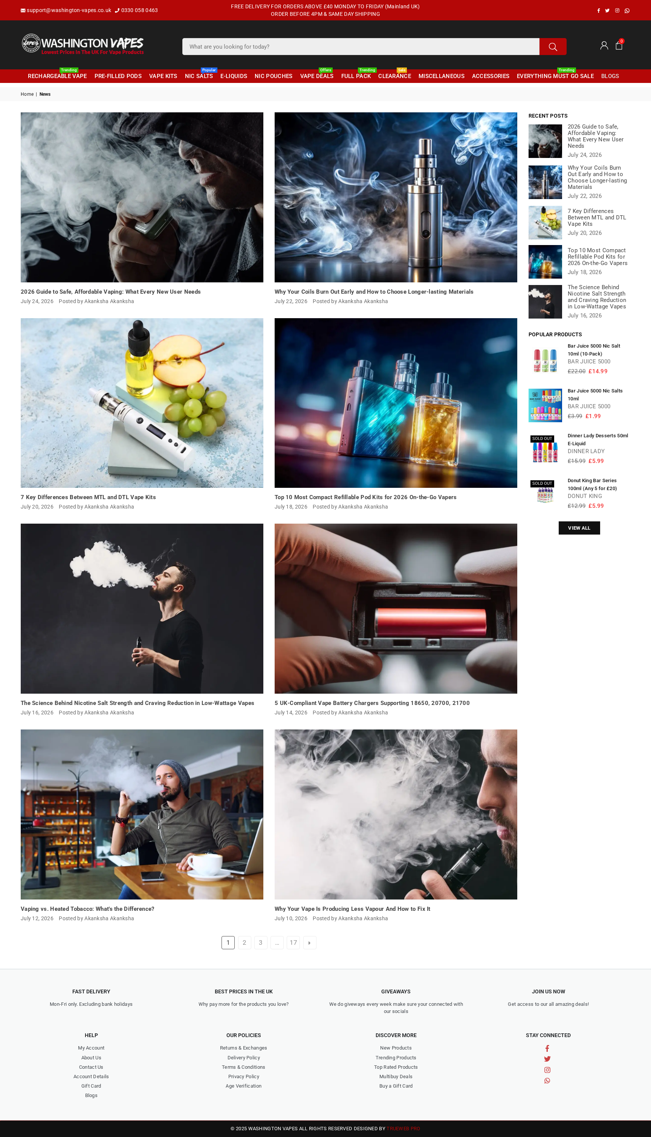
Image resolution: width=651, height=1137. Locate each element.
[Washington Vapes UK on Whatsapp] (627, 10)
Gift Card (91, 1086)
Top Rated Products (396, 1067)
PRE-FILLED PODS (118, 76)
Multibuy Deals (396, 1076)
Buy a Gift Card (396, 1086)
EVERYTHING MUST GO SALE (555, 75)
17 (294, 942)
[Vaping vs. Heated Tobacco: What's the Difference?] (142, 814)
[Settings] (604, 45)
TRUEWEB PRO (403, 1128)
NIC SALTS (200, 75)
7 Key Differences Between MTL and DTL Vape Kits (88, 497)
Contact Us (91, 1067)
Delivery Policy (244, 1057)
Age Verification (243, 1086)
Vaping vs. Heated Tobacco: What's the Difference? (87, 909)
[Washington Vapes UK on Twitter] (607, 10)
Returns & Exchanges (243, 1048)
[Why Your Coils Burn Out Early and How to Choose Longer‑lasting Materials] (396, 197)
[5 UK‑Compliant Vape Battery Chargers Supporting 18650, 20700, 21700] (396, 609)
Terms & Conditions (243, 1067)
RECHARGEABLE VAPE (57, 75)
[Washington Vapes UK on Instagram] (617, 10)
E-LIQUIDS (233, 76)
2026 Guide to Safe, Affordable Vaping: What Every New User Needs (111, 291)
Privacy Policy (243, 1076)
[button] (619, 45)
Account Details (91, 1076)
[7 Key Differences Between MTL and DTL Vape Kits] (142, 403)
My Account (91, 1048)
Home (27, 94)
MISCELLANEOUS (442, 76)
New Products (396, 1048)
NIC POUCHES (273, 76)
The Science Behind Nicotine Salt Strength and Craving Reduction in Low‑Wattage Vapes (137, 703)
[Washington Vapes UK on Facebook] (598, 10)
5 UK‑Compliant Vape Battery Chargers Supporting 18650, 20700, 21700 (372, 703)
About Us (91, 1057)
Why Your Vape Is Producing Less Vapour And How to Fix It (353, 909)
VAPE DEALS (317, 75)
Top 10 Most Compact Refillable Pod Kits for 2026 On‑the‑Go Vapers (366, 497)
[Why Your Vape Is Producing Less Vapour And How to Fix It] (396, 814)
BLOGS (610, 76)
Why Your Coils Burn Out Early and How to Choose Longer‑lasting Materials (374, 291)
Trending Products (396, 1057)
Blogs (91, 1095)
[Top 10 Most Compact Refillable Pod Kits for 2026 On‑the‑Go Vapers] (396, 403)
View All (579, 528)
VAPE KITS (163, 76)
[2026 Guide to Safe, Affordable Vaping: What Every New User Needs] (142, 197)
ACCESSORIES (490, 76)
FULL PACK (357, 75)
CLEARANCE (394, 75)
